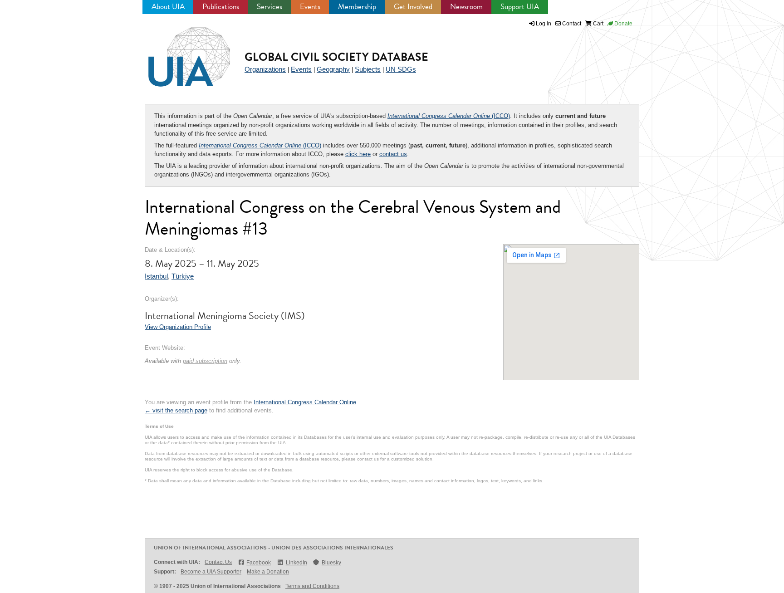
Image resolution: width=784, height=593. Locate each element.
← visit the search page (176, 410)
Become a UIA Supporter (211, 571)
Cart (597, 23)
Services (269, 6)
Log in (543, 23)
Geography (333, 69)
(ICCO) (448, 116)
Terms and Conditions (312, 586)
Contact (571, 23)
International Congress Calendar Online (305, 402)
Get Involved (413, 6)
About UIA (168, 6)
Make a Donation (268, 571)
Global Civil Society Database (336, 57)
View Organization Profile (178, 326)
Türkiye (183, 276)
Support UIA (519, 6)
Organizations (265, 69)
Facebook (258, 562)
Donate (622, 23)
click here (358, 154)
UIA (179, 52)
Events (310, 6)
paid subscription (205, 361)
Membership (357, 6)
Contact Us (218, 562)
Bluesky (331, 562)
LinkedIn (296, 562)
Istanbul (156, 276)
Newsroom (466, 6)
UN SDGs (401, 69)
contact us (393, 154)
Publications (220, 6)
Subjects (368, 69)
